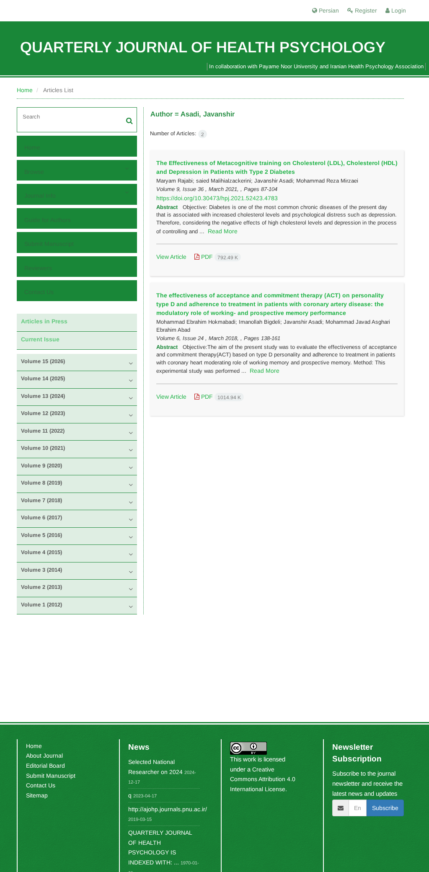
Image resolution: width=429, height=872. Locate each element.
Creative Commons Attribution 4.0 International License (262, 779)
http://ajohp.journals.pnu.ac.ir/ (167, 809)
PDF (218, 256)
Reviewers (38, 268)
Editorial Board (45, 765)
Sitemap (37, 795)
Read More (223, 231)
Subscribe (385, 808)
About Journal (44, 755)
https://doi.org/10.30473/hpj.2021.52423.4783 (217, 198)
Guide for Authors (47, 220)
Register (365, 10)
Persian (328, 10)
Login (398, 10)
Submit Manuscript (49, 243)
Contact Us (39, 292)
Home (25, 90)
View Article (171, 256)
